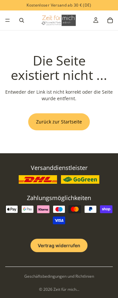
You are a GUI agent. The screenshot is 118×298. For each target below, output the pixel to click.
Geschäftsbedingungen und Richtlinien (59, 276)
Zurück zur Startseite (59, 122)
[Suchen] (21, 20)
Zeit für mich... (66, 289)
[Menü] (7, 20)
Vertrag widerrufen (59, 245)
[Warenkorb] (110, 20)
